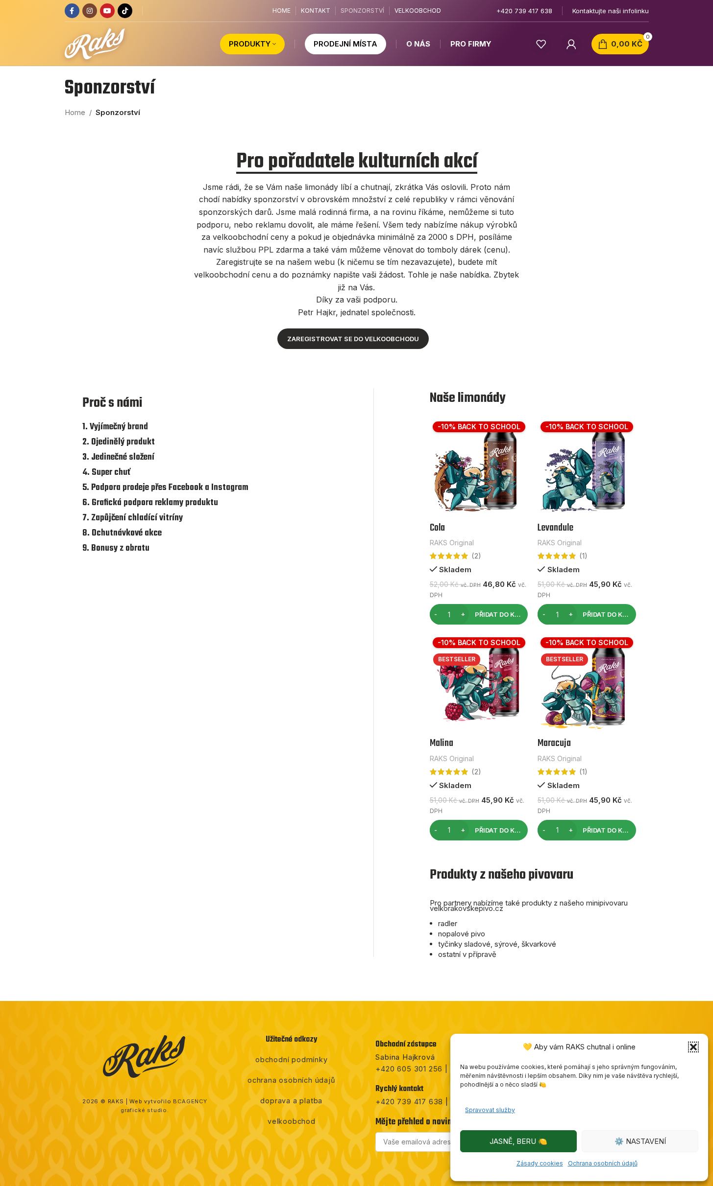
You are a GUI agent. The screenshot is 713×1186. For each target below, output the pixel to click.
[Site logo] (95, 43)
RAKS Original (452, 542)
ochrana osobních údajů (291, 1080)
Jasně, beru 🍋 (518, 1141)
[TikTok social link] (125, 10)
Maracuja (554, 743)
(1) (583, 555)
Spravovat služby (490, 1110)
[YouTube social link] (107, 10)
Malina (441, 743)
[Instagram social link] (89, 10)
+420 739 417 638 (409, 1101)
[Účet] (571, 44)
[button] (693, 1047)
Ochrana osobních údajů (603, 1163)
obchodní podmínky (291, 1059)
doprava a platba (291, 1100)
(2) (476, 555)
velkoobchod (292, 1121)
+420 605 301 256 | (411, 1068)
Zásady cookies (539, 1163)
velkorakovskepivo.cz (466, 908)
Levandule (555, 527)
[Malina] (479, 683)
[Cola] (479, 467)
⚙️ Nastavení (640, 1141)
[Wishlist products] (541, 44)
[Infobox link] (524, 11)
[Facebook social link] (72, 10)
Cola (437, 527)
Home (75, 112)
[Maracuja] (587, 683)
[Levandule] (587, 468)
